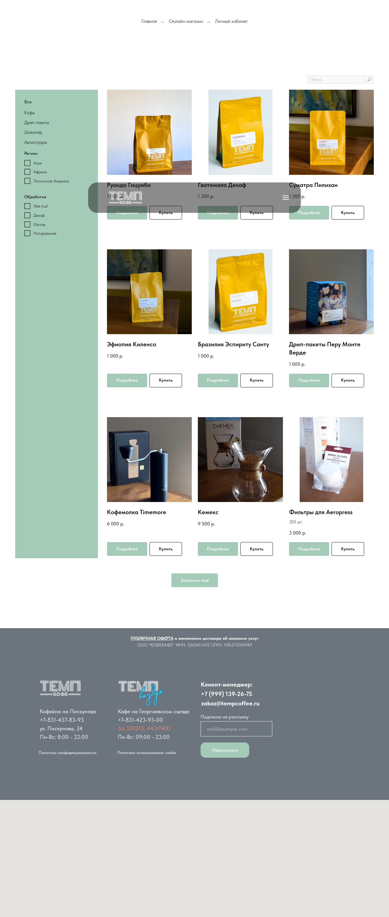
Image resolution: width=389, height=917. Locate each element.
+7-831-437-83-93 (62, 720)
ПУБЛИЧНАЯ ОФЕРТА (152, 638)
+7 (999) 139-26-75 (226, 693)
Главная (149, 21)
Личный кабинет (231, 21)
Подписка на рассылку (225, 717)
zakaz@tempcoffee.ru (230, 703)
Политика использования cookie (146, 752)
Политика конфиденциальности (67, 752)
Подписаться (225, 750)
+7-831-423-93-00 (140, 720)
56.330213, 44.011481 (144, 728)
